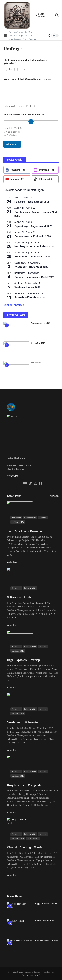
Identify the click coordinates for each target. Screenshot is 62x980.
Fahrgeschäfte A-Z (17, 39)
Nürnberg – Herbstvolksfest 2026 (34, 246)
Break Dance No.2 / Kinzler (46, 940)
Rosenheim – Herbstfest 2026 (32, 256)
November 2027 (38, 343)
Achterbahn (16, 518)
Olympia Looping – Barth (24, 847)
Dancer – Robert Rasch (44, 920)
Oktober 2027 (37, 363)
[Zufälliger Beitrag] (48, 35)
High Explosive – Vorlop (23, 660)
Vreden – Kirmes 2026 (27, 287)
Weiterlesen (12, 562)
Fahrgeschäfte (30, 518)
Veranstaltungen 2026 (19, 32)
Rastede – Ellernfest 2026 (29, 297)
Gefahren (42, 518)
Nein (22, 69)
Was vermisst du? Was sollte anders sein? (27, 79)
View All (54, 495)
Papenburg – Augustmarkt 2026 (33, 226)
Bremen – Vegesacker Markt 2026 (34, 277)
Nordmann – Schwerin (22, 722)
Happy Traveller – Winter (45, 903)
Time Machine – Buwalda (24, 531)
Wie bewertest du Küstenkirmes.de (24, 114)
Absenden (12, 144)
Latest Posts (14, 495)
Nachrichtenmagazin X (31, 975)
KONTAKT (12, 476)
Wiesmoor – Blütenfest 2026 (31, 267)
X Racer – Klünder (20, 597)
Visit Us (32, 39)
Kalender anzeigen (13, 304)
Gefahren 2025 (18, 522)
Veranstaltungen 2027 (19, 35)
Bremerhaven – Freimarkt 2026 (32, 236)
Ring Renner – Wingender (25, 785)
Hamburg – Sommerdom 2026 (32, 201)
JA (10, 69)
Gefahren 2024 (18, 838)
